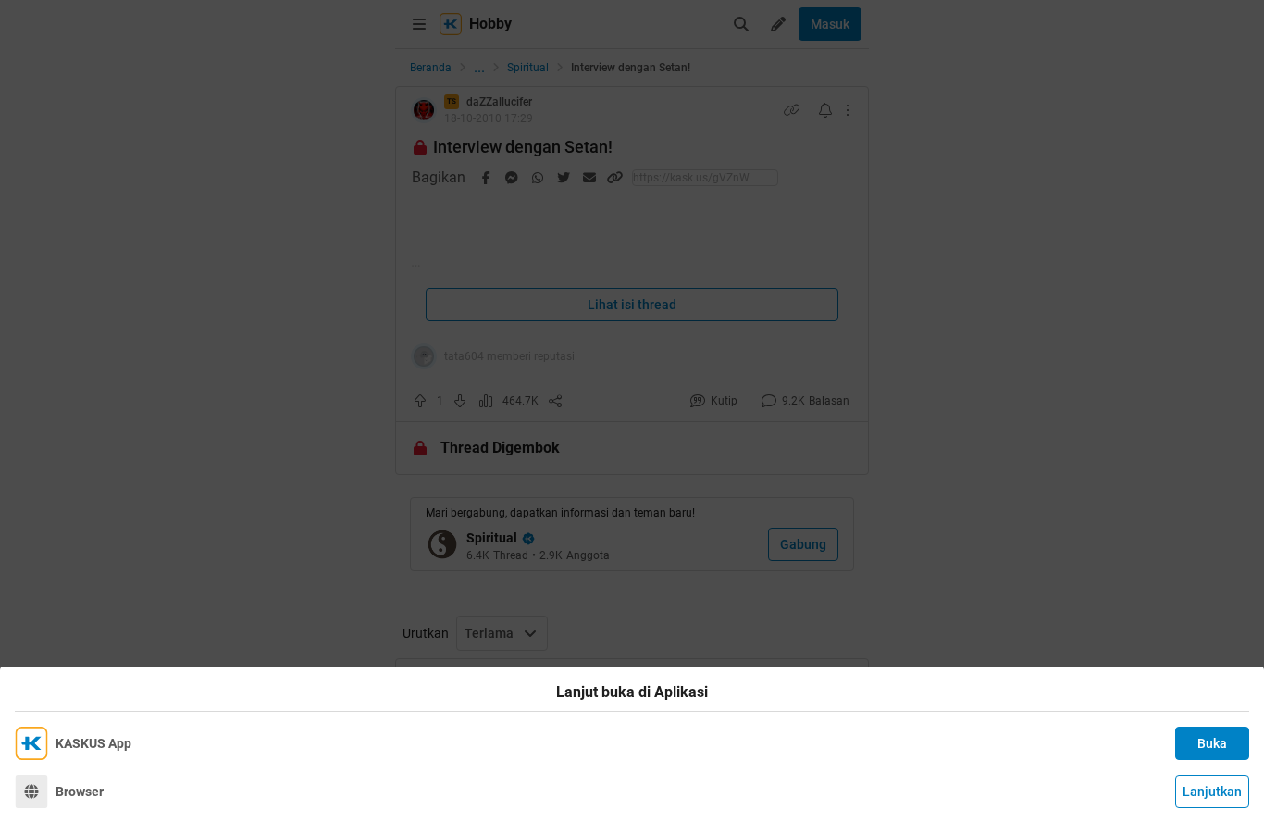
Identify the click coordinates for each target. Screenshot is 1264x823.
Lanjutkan (1212, 791)
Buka (1212, 743)
